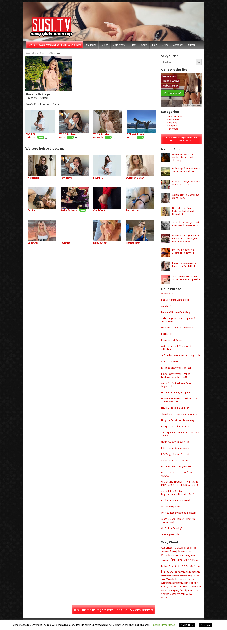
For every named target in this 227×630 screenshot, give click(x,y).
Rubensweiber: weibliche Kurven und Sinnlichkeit (184, 264)
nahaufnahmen (188, 579)
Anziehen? (166, 306)
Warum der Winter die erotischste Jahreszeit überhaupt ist (183, 157)
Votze (173, 594)
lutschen (194, 572)
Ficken (196, 560)
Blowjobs (172, 125)
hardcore (169, 571)
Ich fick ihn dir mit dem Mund (175, 500)
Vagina (165, 594)
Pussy (164, 586)
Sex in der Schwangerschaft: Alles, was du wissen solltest (186, 224)
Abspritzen (167, 547)
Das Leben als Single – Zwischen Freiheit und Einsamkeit (183, 211)
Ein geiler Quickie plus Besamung (177, 420)
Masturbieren (180, 575)
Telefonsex (172, 128)
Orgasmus (167, 582)
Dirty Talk (190, 555)
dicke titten (178, 555)
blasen (179, 547)
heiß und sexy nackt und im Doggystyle (180, 355)
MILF (163, 579)
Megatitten (193, 575)
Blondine (165, 551)
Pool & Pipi (166, 333)
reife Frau (173, 587)
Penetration (181, 582)
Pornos (104, 44)
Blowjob (175, 551)
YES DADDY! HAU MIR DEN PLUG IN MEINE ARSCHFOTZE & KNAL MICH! (179, 483)
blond (186, 547)
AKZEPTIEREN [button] (187, 625)
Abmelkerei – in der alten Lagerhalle (179, 413)
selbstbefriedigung (170, 590)
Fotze (164, 566)
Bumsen (186, 551)
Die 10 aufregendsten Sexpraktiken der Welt (183, 251)
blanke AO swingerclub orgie (175, 441)
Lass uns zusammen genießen (176, 367)
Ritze (188, 586)
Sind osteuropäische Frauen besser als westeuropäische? (186, 278)
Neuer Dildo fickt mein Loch (175, 407)
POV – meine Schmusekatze (175, 447)
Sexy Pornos (173, 119)
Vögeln (181, 594)
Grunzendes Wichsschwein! (174, 460)
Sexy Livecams (174, 116)
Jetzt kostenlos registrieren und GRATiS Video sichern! (54, 44)
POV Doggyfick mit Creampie (175, 454)
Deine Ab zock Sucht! (171, 339)
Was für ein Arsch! (170, 361)
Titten (133, 44)
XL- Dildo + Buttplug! (171, 528)
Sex (182, 590)
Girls (181, 566)
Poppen (193, 582)
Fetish (187, 560)
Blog (154, 44)
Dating (165, 44)
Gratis (144, 44)
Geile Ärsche (119, 44)
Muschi (170, 579)
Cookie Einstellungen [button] (164, 624)
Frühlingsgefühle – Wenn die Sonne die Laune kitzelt (186, 170)
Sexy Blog (172, 122)
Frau (173, 565)
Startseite (91, 44)
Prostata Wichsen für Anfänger (176, 312)
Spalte (188, 590)
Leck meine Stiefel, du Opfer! (175, 392)
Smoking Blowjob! (170, 534)
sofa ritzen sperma (170, 506)
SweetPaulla (167, 293)
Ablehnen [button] (205, 625)
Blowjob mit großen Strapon (175, 426)
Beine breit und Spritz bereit (175, 299)
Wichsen (190, 594)
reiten (181, 586)
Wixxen (164, 597)
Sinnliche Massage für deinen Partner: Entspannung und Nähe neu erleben (186, 238)
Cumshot (167, 555)
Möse (178, 579)
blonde (193, 548)
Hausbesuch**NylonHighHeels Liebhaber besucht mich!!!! (176, 375)
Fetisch (176, 559)
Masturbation (167, 575)
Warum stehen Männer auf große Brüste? (185, 196)
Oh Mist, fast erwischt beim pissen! (178, 512)
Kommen (183, 572)
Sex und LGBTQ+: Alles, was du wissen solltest (186, 183)
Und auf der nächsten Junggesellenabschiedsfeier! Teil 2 (177, 493)
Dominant (165, 560)
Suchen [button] (191, 44)
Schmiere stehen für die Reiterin (177, 327)
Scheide (196, 586)
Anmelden (178, 44)
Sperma (195, 590)
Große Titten (193, 566)
